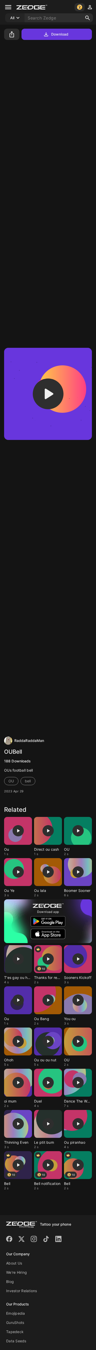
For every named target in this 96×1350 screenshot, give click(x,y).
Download (59, 34)
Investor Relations (21, 1291)
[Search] (87, 18)
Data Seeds (16, 1341)
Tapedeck (15, 1332)
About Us (14, 1263)
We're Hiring (16, 1272)
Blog (10, 1281)
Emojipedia (15, 1313)
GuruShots (15, 1322)
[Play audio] (48, 394)
